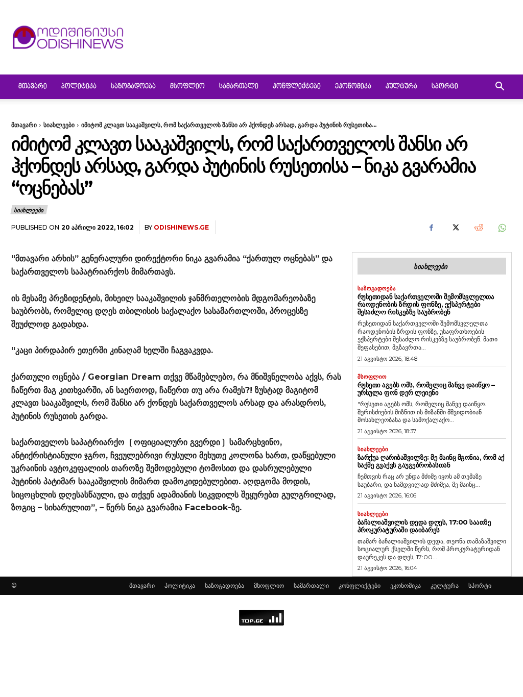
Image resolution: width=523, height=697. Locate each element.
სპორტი (445, 86)
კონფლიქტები (297, 86)
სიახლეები (59, 125)
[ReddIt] (478, 227)
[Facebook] (431, 227)
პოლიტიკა (79, 86)
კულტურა (401, 86)
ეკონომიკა (353, 86)
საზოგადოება (133, 86)
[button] (499, 87)
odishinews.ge (181, 227)
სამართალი (238, 86)
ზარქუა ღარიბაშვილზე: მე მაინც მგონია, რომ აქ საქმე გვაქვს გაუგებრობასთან (431, 461)
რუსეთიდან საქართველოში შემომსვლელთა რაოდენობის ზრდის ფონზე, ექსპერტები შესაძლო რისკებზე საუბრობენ (426, 304)
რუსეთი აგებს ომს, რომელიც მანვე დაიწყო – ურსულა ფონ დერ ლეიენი (426, 388)
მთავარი (32, 86)
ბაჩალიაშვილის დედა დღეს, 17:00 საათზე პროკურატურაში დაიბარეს (424, 526)
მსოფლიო (187, 86)
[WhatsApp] (501, 227)
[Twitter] (454, 227)
